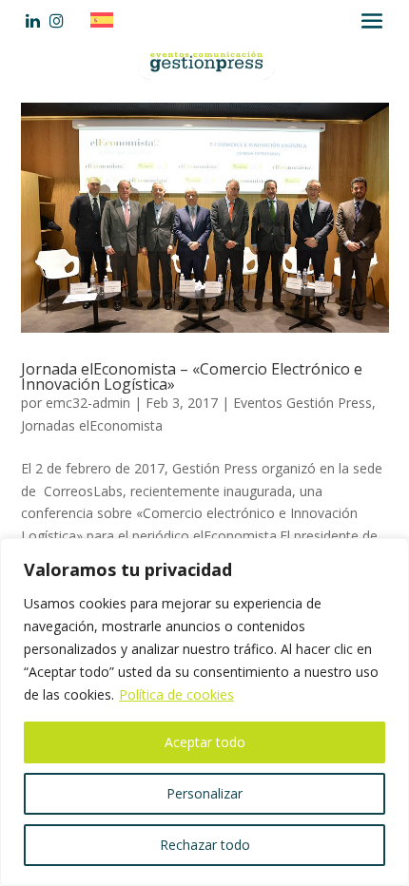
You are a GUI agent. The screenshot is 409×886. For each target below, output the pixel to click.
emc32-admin (88, 403)
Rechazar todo (205, 845)
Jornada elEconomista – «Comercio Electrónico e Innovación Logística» (191, 376)
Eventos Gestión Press (302, 403)
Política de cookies (176, 694)
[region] (204, 712)
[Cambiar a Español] (106, 19)
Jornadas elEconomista (92, 425)
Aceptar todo (205, 742)
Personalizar (204, 793)
